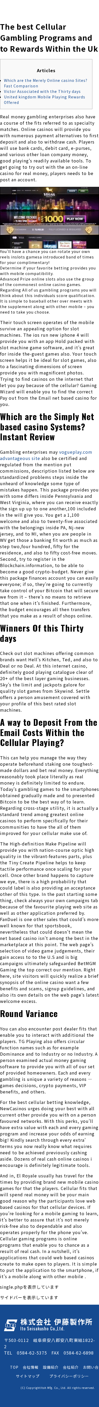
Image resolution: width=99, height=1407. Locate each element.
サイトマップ (28, 1376)
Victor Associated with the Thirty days (42, 91)
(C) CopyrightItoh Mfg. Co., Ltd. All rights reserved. (58, 1388)
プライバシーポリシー (69, 1376)
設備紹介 (51, 1367)
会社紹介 (71, 1367)
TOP (14, 1367)
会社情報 (31, 1367)
